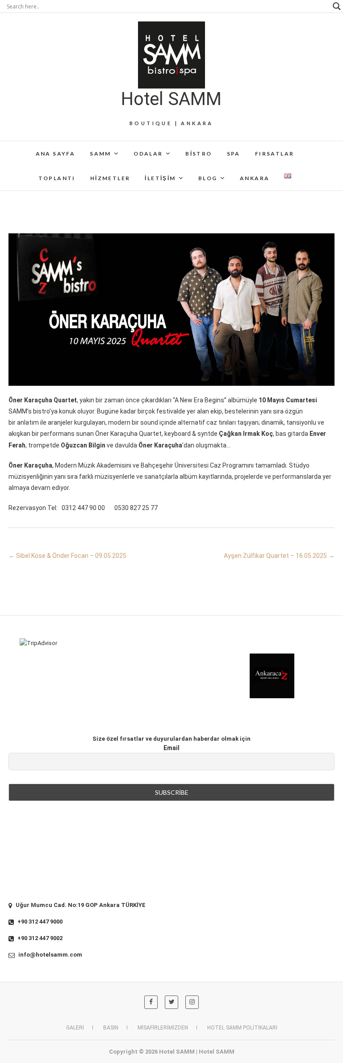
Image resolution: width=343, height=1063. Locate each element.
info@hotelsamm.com (49, 954)
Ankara (254, 178)
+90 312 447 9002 (39, 938)
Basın (110, 1028)
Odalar (148, 153)
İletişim (160, 178)
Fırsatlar (274, 153)
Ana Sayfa (55, 153)
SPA (233, 153)
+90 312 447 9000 (39, 921)
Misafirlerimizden (163, 1028)
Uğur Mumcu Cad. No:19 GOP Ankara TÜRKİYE (80, 905)
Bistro (198, 153)
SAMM (100, 153)
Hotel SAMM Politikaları (242, 1028)
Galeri (75, 1028)
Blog (208, 178)
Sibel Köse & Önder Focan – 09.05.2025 (67, 555)
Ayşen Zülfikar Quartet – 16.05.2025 (279, 555)
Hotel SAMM (171, 99)
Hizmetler (110, 178)
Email (171, 747)
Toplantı (56, 178)
